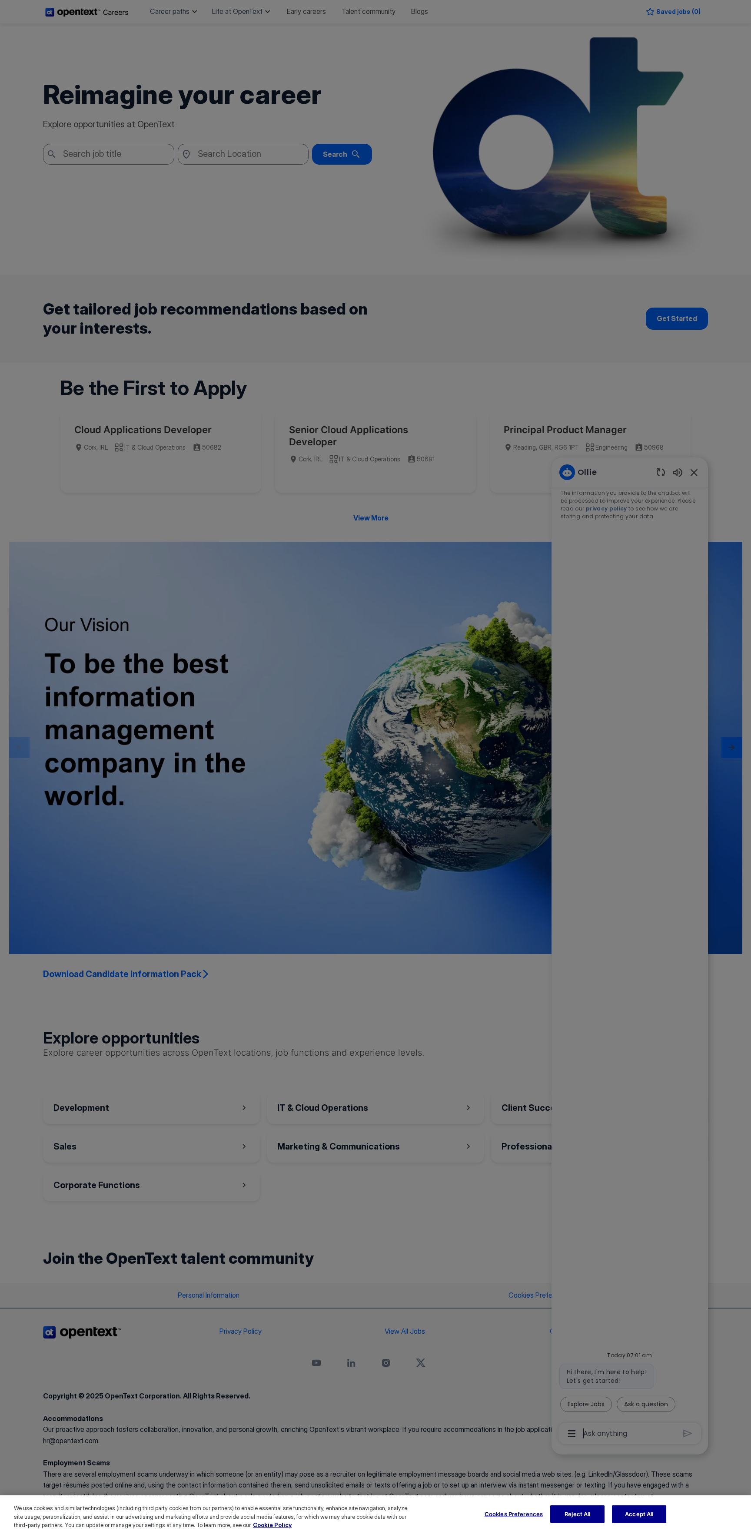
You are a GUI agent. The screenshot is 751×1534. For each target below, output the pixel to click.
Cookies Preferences (514, 1513)
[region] (375, 1514)
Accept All (639, 1513)
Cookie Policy (272, 1524)
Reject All (577, 1513)
